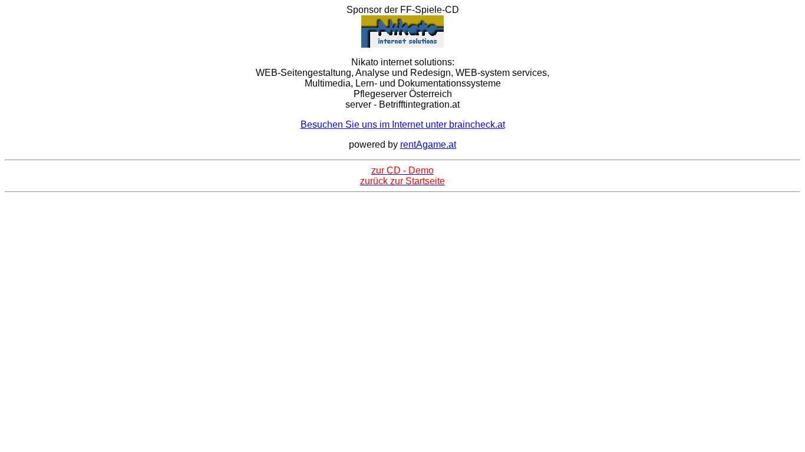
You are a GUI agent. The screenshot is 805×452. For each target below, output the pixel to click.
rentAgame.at (428, 144)
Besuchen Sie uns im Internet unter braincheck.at (403, 124)
